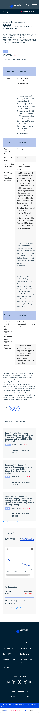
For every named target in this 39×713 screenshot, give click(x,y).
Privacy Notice (25, 648)
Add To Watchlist (28, 539)
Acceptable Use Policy (26, 660)
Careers (6, 668)
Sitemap (6, 643)
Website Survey (9, 659)
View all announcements (11, 522)
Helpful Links (25, 654)
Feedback (23, 643)
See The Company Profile (13, 608)
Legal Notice (8, 648)
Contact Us (7, 654)
